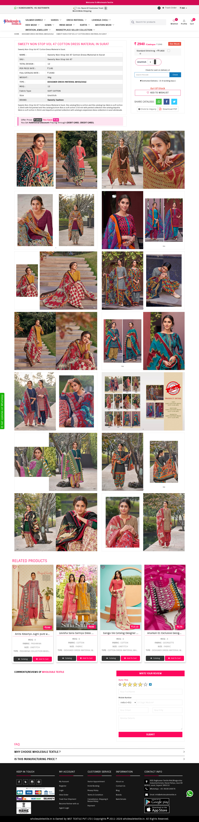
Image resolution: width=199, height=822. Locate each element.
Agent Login (64, 808)
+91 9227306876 (41, 8)
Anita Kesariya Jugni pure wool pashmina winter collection (49, 634)
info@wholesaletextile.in (165, 794)
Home (16, 34)
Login (61, 790)
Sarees (55, 20)
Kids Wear (31, 25)
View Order (63, 795)
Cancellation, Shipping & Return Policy (98, 800)
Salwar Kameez (34, 20)
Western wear (103, 25)
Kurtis (83, 25)
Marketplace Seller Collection (74, 30)
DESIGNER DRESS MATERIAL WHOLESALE (38, 34)
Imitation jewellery (36, 30)
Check (175, 75)
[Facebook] (166, 102)
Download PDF (169, 109)
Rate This (123, 680)
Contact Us (120, 786)
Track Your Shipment (67, 799)
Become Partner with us (69, 804)
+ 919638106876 (25, 8)
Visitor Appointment (96, 781)
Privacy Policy (93, 790)
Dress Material (75, 20)
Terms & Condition (95, 795)
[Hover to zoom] (55, 160)
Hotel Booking (93, 786)
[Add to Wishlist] (14, 567)
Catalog (24, 659)
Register (62, 786)
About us (120, 781)
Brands (119, 795)
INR (183, 8)
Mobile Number (125, 698)
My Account (64, 781)
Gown (48, 25)
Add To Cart (43, 659)
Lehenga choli (100, 20)
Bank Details (121, 799)
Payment (91, 806)
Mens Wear (65, 25)
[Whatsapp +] (159, 102)
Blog (117, 790)
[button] (184, 22)
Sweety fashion (55, 100)
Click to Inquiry (148, 109)
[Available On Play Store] (159, 8)
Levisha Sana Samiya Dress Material (80, 633)
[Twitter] (174, 102)
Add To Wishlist (159, 92)
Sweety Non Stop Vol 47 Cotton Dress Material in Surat (81, 34)
